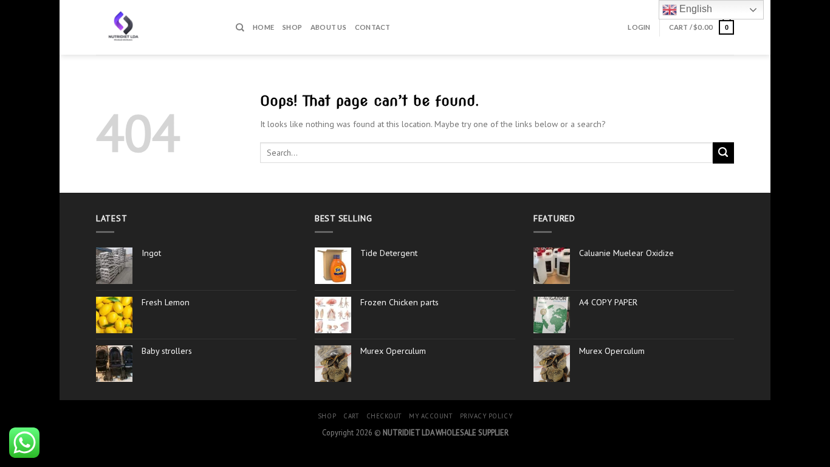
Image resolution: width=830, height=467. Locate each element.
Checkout (384, 416)
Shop (292, 27)
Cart (350, 416)
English (694, 9)
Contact (373, 27)
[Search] (240, 27)
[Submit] (723, 153)
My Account (430, 416)
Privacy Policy (486, 416)
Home (263, 27)
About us (328, 27)
